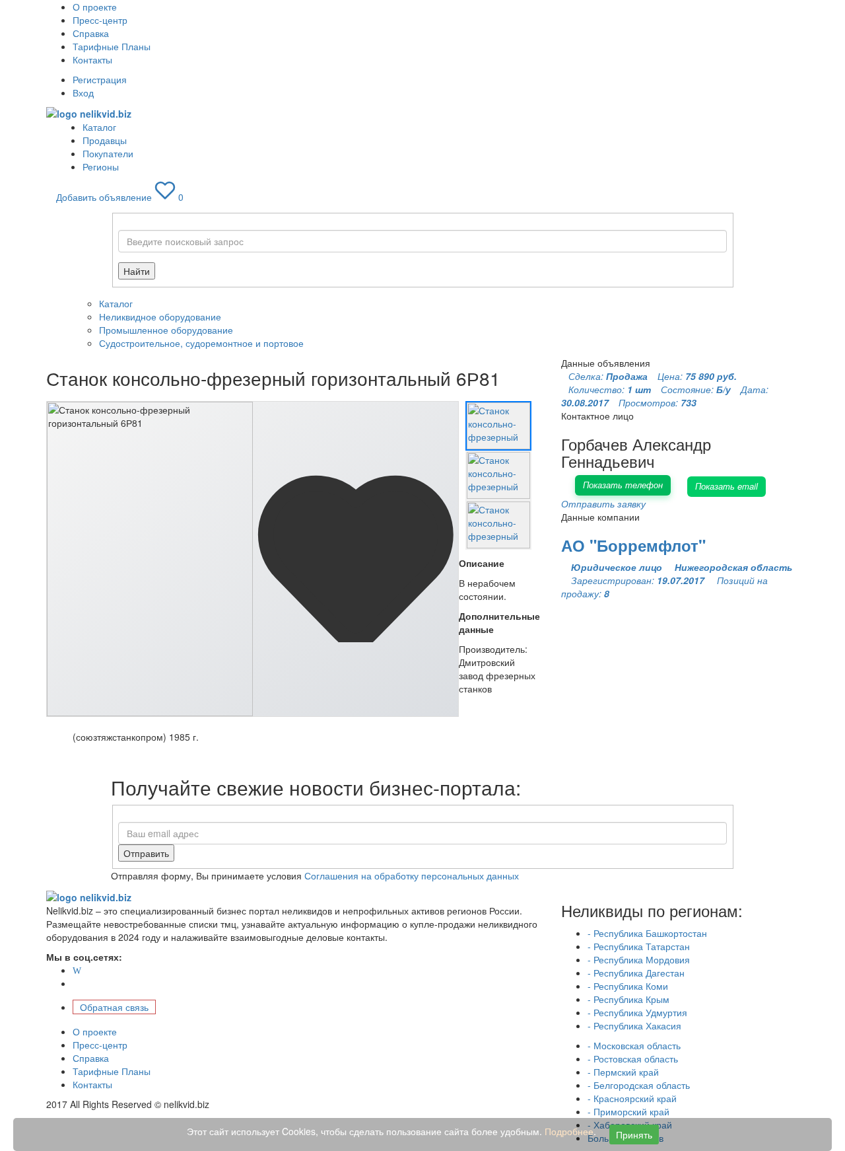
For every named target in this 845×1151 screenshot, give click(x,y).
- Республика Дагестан (636, 972)
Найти (136, 271)
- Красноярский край (632, 1098)
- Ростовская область (633, 1058)
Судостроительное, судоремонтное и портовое (201, 343)
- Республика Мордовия (639, 959)
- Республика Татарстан (639, 946)
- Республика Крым (628, 999)
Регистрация (100, 79)
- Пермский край (623, 1071)
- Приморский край (628, 1111)
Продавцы (105, 140)
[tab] (498, 425)
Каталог (99, 126)
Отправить (146, 853)
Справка (91, 33)
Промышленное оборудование (166, 329)
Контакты (92, 59)
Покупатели (108, 153)
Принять (634, 1134)
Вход (83, 92)
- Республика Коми (628, 985)
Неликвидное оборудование (160, 316)
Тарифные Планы (112, 46)
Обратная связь (114, 1007)
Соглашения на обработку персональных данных (411, 875)
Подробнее (569, 1131)
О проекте (95, 6)
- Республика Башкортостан (647, 933)
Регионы (101, 166)
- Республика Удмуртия (637, 1012)
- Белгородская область (639, 1085)
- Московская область (634, 1045)
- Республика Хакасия (634, 1025)
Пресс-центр (100, 19)
